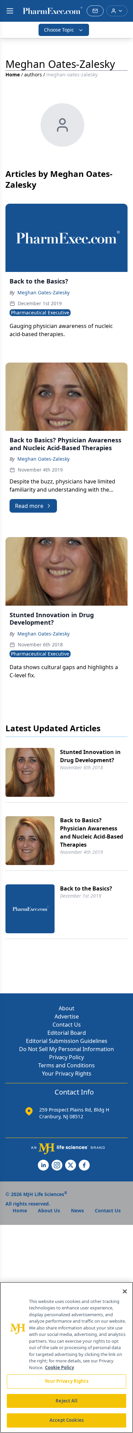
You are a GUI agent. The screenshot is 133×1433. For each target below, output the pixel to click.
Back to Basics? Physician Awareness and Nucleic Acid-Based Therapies (91, 832)
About (66, 1008)
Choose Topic (59, 29)
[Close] (124, 1291)
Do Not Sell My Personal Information (66, 1049)
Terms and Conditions (66, 1065)
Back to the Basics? (86, 888)
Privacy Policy (66, 1057)
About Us (49, 1210)
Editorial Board (66, 1032)
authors (33, 74)
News (77, 1210)
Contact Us (67, 1024)
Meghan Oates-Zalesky (43, 292)
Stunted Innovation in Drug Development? (90, 756)
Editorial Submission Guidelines (66, 1041)
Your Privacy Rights (66, 1073)
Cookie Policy (59, 1367)
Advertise (67, 1016)
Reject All (66, 1401)
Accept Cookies (66, 1420)
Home (12, 74)
